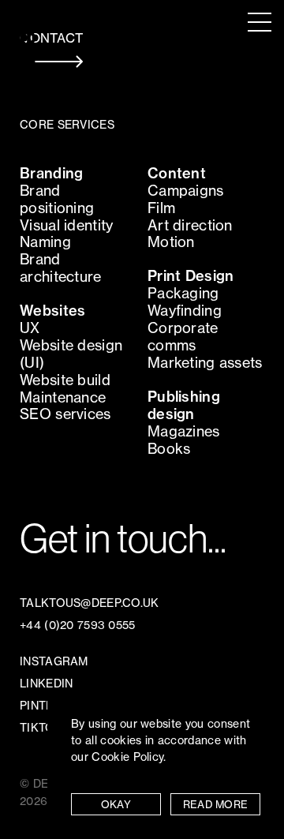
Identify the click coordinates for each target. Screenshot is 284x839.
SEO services (65, 414)
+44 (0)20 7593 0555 (77, 625)
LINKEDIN (46, 683)
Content (177, 173)
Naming (45, 242)
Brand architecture (60, 268)
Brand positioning (57, 199)
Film (161, 208)
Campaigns (186, 191)
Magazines (184, 431)
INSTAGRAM (54, 661)
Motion (171, 242)
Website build (65, 380)
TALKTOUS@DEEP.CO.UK (89, 603)
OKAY (116, 804)
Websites (52, 311)
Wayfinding (185, 311)
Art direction (190, 225)
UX (30, 328)
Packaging (183, 293)
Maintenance (63, 397)
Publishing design (184, 405)
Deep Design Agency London (28, 39)
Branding (51, 173)
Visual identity (66, 225)
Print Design (191, 276)
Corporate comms (183, 336)
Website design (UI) (71, 354)
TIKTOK (41, 728)
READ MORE (215, 804)
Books (169, 449)
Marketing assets (205, 363)
